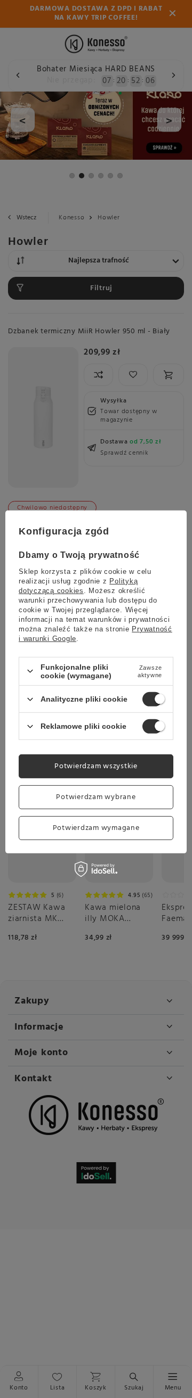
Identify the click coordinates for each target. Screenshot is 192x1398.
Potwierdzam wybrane (95, 797)
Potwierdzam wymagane (96, 827)
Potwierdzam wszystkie (96, 766)
